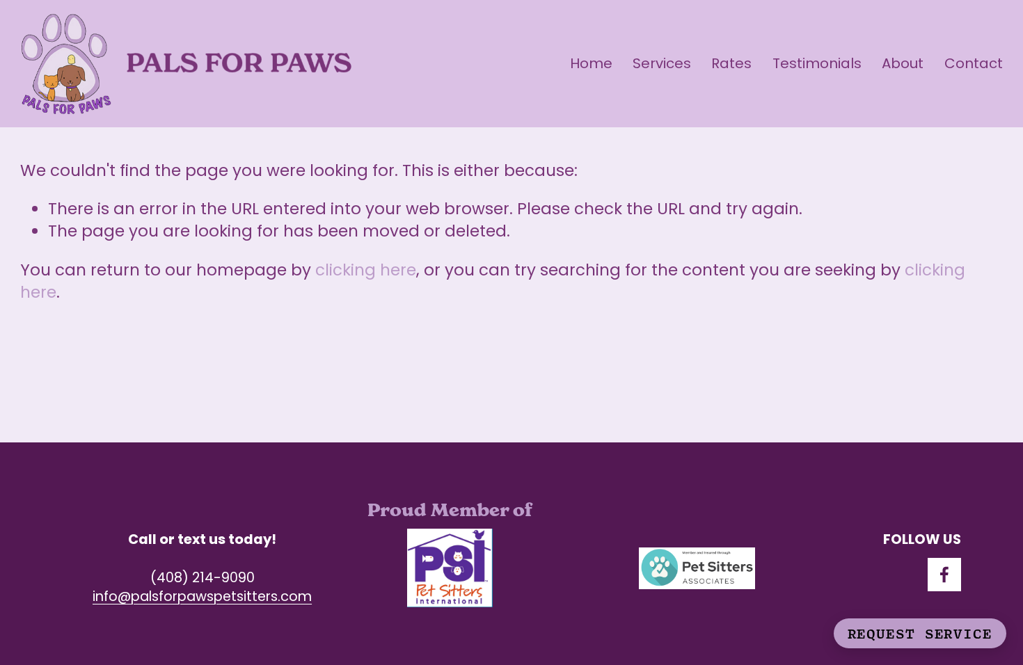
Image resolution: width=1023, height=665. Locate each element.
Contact (973, 63)
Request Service (920, 633)
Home (591, 63)
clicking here (365, 270)
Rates (731, 63)
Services (662, 63)
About (902, 63)
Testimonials (817, 63)
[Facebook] (944, 574)
